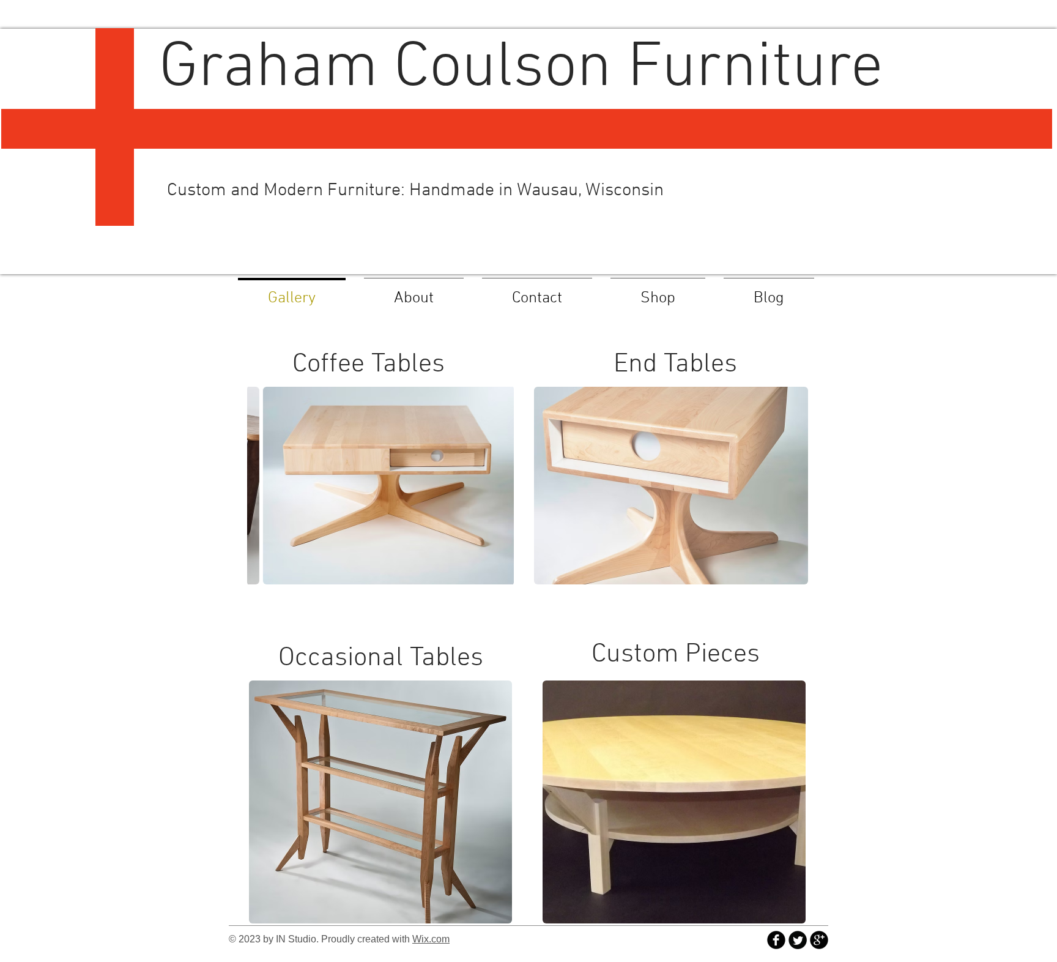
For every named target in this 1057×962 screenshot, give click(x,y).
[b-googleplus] (819, 940)
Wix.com (431, 939)
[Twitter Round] (797, 940)
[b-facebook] (776, 940)
